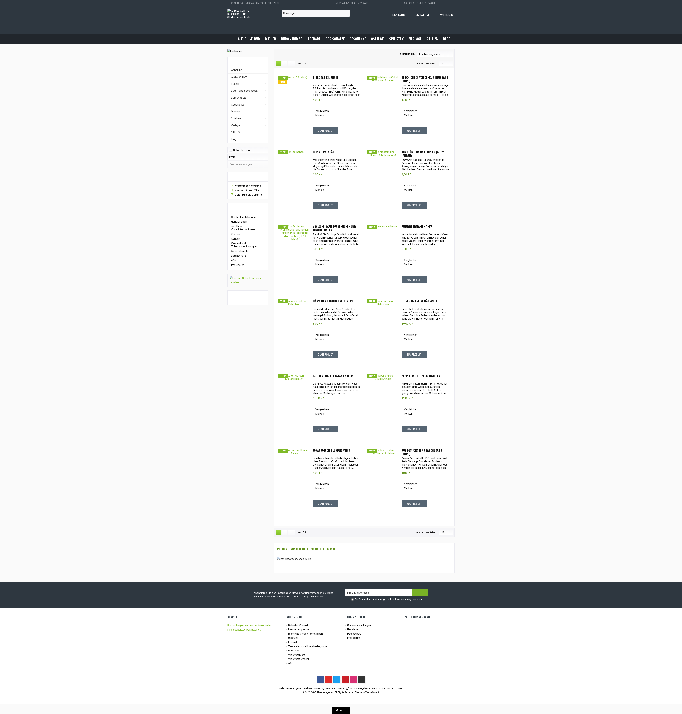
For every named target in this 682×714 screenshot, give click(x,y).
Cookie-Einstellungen (243, 217)
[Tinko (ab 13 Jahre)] (294, 107)
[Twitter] (336, 679)
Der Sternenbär (324, 152)
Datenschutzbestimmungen (373, 599)
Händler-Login (239, 221)
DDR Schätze (238, 97)
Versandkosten (333, 688)
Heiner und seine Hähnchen (420, 301)
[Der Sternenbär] (294, 182)
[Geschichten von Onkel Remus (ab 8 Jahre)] (383, 107)
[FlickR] (361, 679)
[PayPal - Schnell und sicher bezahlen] (248, 280)
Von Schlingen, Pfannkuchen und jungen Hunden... (334, 228)
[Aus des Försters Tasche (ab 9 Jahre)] (383, 480)
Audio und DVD (239, 77)
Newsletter (353, 629)
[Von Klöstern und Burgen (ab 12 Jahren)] (383, 182)
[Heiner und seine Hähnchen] (383, 331)
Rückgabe (293, 650)
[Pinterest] (345, 679)
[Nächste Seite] (284, 63)
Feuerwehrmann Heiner (417, 227)
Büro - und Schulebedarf (245, 90)
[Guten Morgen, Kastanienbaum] (294, 406)
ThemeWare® (372, 692)
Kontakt (235, 238)
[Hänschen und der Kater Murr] (294, 331)
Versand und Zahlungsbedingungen (244, 245)
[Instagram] (353, 679)
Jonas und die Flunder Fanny (331, 451)
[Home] (232, 39)
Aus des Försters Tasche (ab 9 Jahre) (422, 452)
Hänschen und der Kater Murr (333, 301)
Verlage (235, 125)
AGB (233, 260)
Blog (233, 139)
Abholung (236, 70)
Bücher (235, 83)
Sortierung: (407, 54)
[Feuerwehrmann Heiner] (383, 256)
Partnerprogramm (298, 629)
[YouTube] (328, 679)
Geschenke (237, 104)
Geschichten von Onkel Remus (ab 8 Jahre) (425, 79)
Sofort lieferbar (242, 150)
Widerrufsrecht (239, 251)
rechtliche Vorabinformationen (243, 228)
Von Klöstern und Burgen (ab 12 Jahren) (423, 153)
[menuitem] (443, 14)
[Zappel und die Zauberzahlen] (383, 406)
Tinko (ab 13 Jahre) (325, 78)
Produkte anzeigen (241, 164)
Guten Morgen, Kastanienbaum (333, 376)
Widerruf (341, 710)
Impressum (237, 265)
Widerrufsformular (298, 659)
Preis (232, 157)
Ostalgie (235, 111)
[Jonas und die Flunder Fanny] (294, 480)
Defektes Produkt (298, 625)
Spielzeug (236, 118)
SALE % (235, 132)
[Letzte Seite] (291, 63)
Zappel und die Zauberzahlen (421, 376)
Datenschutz (238, 255)
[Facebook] (320, 679)
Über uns (236, 234)
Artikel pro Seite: (426, 63)
